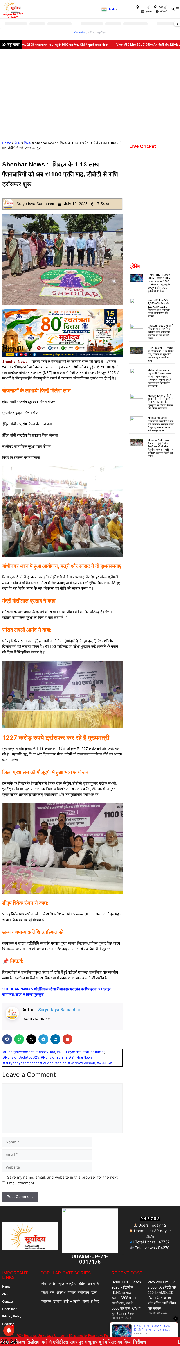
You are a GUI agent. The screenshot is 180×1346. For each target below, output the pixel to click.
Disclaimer (9, 1309)
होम (43, 1284)
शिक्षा (44, 1293)
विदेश (81, 1284)
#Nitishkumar (93, 1052)
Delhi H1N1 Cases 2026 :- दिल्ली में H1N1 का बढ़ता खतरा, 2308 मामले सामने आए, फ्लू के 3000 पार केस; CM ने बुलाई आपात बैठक (160, 283)
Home (6, 143)
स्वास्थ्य (46, 1301)
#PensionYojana (54, 1057)
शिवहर (27, 143)
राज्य (86, 1301)
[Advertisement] (90, 82)
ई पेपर (95, 1301)
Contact (7, 1301)
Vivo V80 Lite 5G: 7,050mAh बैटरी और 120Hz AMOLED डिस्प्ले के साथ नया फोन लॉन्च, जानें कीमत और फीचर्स (159, 308)
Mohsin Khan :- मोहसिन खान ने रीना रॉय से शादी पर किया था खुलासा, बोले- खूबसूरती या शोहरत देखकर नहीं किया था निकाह (161, 402)
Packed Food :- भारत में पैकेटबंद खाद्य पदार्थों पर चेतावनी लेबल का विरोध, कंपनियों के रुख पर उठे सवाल (160, 332)
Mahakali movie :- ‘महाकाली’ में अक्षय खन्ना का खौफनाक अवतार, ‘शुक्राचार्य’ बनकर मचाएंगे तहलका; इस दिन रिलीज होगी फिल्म (159, 378)
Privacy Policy (11, 1316)
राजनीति (93, 1284)
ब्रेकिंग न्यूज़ (56, 1284)
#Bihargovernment (18, 1052)
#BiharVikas (45, 1052)
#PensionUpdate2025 (21, 1057)
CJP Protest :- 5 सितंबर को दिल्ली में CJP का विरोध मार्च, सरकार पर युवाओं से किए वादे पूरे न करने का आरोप (160, 354)
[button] (172, 9)
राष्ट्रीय (71, 1284)
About (6, 1294)
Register (8, 1324)
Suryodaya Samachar (59, 1009)
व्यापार (72, 1293)
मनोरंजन (83, 1293)
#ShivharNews (81, 1057)
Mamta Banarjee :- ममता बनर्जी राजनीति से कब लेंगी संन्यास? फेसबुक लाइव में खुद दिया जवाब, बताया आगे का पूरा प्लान (161, 424)
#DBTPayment (69, 1052)
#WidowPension (81, 1063)
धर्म (52, 1293)
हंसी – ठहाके (72, 1301)
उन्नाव (57, 1301)
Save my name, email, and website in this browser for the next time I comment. (62, 1180)
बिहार (17, 143)
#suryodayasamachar (21, 1063)
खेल (94, 1293)
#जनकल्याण (105, 1063)
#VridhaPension (53, 1063)
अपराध (60, 1293)
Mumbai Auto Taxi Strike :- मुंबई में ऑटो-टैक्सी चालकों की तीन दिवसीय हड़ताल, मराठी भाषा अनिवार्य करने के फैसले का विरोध (161, 448)
